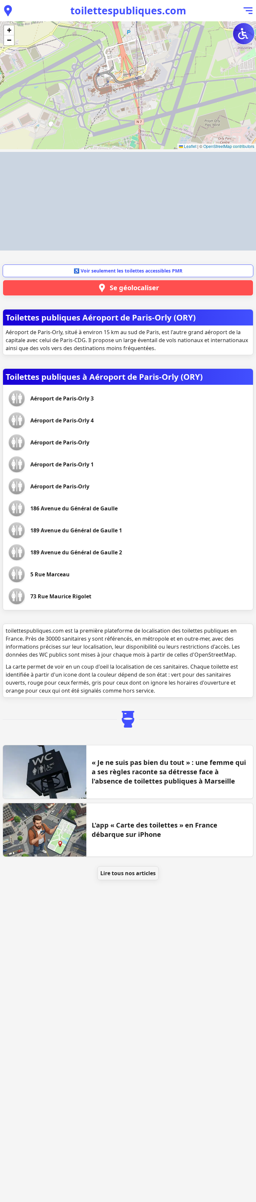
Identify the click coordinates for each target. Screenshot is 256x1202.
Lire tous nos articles (128, 873)
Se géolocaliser (134, 287)
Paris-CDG (73, 340)
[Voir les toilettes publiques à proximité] (8, 10)
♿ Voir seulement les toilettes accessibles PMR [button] (128, 271)
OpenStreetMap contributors (228, 146)
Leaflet (189, 146)
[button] (9, 30)
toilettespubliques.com (128, 10)
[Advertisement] (128, 201)
